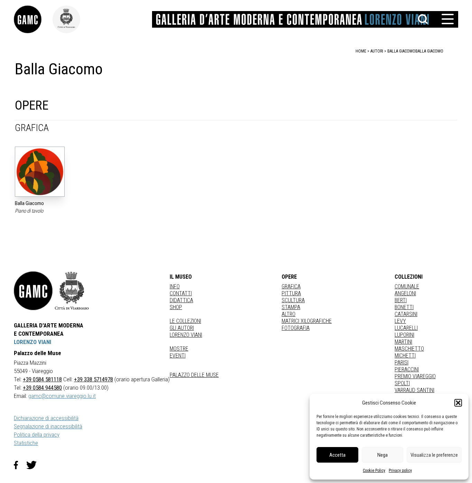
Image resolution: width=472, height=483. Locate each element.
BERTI (401, 300)
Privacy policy (400, 470)
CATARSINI (406, 314)
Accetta (337, 455)
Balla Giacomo (429, 51)
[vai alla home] (33, 290)
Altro (288, 314)
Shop (176, 307)
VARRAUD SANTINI (414, 390)
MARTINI (403, 341)
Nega (382, 455)
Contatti (181, 293)
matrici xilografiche (307, 321)
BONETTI (404, 307)
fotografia (296, 328)
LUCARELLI (406, 328)
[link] (33, 19)
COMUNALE (407, 286)
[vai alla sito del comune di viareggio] (72, 290)
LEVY (400, 321)
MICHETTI (405, 355)
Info (175, 286)
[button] (458, 402)
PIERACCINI (407, 369)
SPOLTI (402, 383)
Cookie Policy (374, 470)
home (361, 51)
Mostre (179, 348)
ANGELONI (405, 293)
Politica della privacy (36, 434)
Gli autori (182, 328)
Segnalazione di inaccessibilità (48, 426)
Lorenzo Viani (186, 335)
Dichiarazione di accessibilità (46, 418)
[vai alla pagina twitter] (34, 465)
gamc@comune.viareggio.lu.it (62, 395)
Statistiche (26, 442)
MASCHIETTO (409, 348)
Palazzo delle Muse (194, 375)
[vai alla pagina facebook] (20, 465)
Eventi (178, 355)
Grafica (291, 286)
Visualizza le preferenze (434, 455)
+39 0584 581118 (42, 379)
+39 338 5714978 (93, 379)
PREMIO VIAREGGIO (415, 376)
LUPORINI (404, 335)
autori (376, 51)
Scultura (293, 300)
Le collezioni (185, 321)
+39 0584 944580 (42, 387)
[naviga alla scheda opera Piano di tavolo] (39, 171)
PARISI (401, 362)
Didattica (181, 300)
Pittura (291, 293)
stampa (291, 307)
